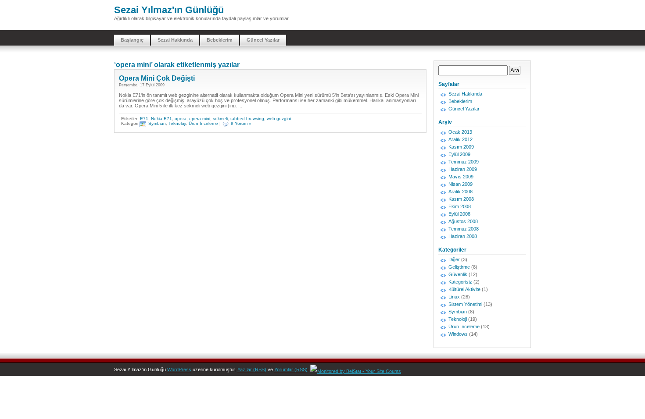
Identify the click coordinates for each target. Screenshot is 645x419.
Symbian (157, 123)
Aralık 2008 (460, 191)
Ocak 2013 (460, 132)
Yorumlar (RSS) (291, 369)
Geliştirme (459, 267)
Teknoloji (177, 123)
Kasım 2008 (461, 199)
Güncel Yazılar (263, 40)
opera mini (199, 118)
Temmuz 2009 (463, 161)
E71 (144, 118)
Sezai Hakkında (175, 40)
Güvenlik (457, 274)
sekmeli (220, 118)
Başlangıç (132, 40)
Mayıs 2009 (460, 176)
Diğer (454, 259)
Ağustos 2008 (463, 221)
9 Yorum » (241, 123)
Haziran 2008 (462, 236)
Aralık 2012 (460, 139)
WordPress (179, 369)
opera (180, 118)
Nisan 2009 (460, 184)
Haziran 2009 (462, 169)
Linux (454, 296)
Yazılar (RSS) (251, 369)
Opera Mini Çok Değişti (157, 78)
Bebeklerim (220, 40)
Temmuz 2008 (463, 228)
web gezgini (279, 118)
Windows (458, 334)
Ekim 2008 (459, 206)
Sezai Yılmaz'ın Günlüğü (169, 9)
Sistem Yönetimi (465, 304)
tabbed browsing (247, 118)
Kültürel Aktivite (464, 289)
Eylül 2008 (459, 214)
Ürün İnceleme (203, 123)
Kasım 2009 (461, 146)
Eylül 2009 (459, 154)
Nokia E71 (161, 118)
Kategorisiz (460, 281)
